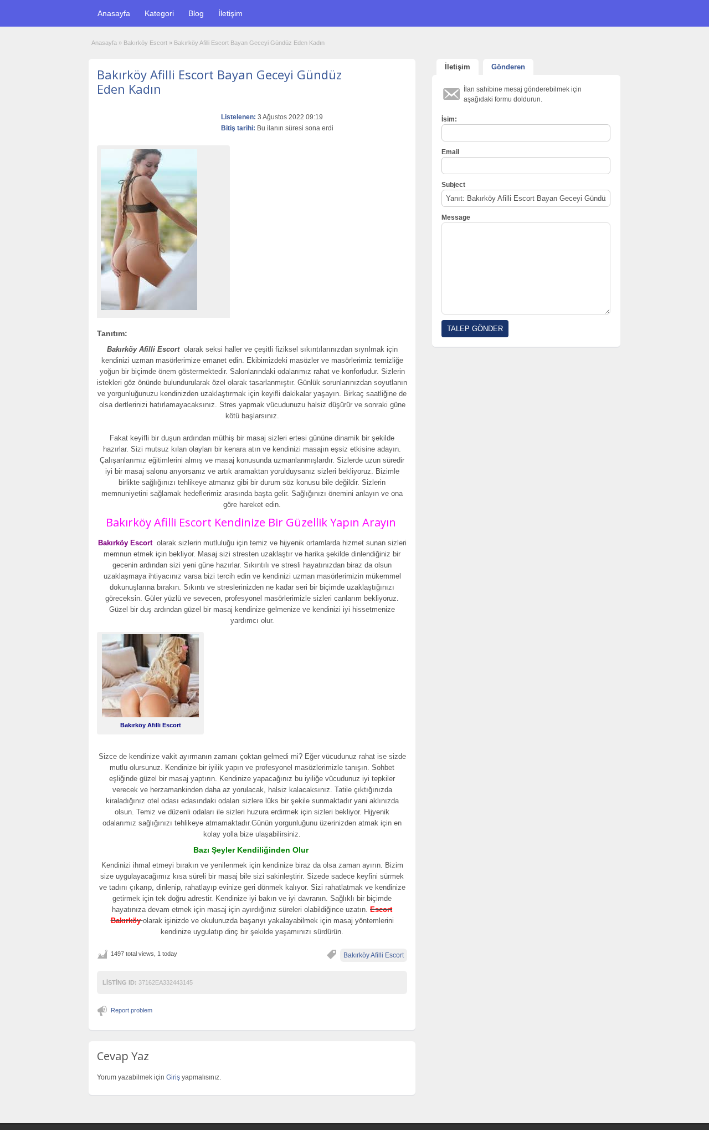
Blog (196, 13)
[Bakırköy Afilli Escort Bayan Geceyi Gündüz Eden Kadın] (163, 229)
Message (455, 217)
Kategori (159, 13)
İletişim (230, 13)
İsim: (449, 119)
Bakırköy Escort (145, 42)
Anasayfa (113, 13)
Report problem (131, 1010)
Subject (453, 185)
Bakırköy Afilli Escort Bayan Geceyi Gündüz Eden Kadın (219, 81)
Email (450, 152)
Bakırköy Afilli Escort (373, 955)
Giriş (174, 1077)
